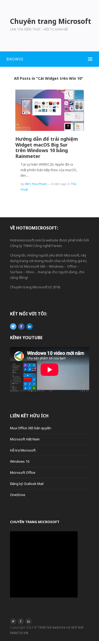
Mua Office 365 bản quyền (30, 428)
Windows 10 (19, 461)
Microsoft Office (22, 472)
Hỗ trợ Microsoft (23, 450)
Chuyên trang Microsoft (34, 521)
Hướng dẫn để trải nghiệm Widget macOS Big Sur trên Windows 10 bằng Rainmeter (46, 147)
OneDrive (17, 494)
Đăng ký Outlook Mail (27, 483)
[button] (49, 59)
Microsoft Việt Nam (25, 439)
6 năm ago (59, 184)
